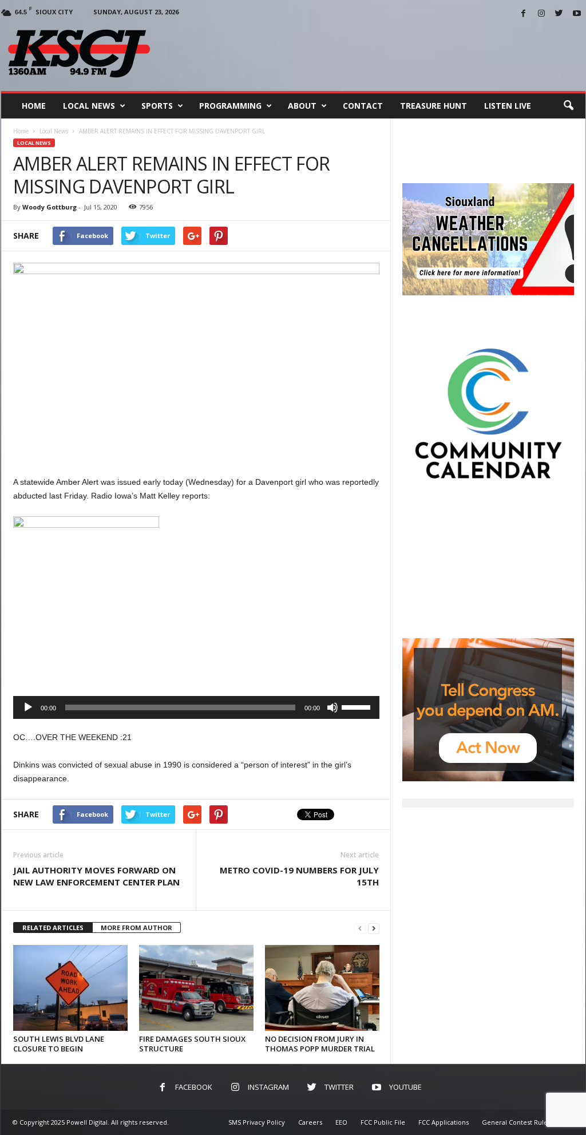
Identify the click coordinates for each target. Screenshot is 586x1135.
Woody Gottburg (49, 207)
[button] (568, 105)
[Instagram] (541, 14)
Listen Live (507, 105)
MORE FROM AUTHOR (136, 927)
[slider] (358, 706)
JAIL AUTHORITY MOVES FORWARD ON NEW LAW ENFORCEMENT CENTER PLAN (96, 876)
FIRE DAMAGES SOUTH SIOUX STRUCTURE (192, 1044)
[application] (196, 707)
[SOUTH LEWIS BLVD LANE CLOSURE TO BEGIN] (70, 988)
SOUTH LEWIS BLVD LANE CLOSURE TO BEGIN (58, 1044)
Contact (363, 105)
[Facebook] (523, 14)
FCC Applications (443, 1122)
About (302, 105)
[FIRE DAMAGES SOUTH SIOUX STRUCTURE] (196, 988)
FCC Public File (383, 1122)
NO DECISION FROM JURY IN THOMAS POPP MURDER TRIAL (320, 1044)
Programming (230, 105)
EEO (341, 1122)
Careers (310, 1122)
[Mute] (332, 707)
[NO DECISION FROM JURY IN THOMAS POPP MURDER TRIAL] (322, 988)
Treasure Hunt (433, 105)
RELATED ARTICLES (53, 927)
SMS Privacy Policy (256, 1122)
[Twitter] (559, 14)
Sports (157, 105)
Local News (89, 105)
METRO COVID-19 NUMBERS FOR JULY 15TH (299, 876)
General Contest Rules (516, 1122)
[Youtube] (577, 14)
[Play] (28, 707)
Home (34, 105)
